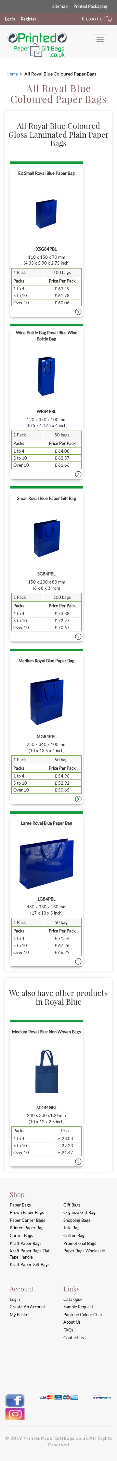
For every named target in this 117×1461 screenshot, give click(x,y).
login (15, 1299)
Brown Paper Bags (27, 1212)
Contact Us (73, 1337)
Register (28, 18)
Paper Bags (20, 1204)
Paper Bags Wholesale (84, 1250)
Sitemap (60, 6)
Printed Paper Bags (28, 1227)
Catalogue (73, 1299)
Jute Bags (72, 1227)
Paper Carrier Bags (27, 1220)
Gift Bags (72, 1204)
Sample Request (78, 1306)
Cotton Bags (74, 1235)
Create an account (27, 1306)
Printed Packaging (90, 6)
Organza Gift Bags (80, 1212)
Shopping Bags (76, 1220)
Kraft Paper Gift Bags (30, 1264)
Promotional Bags (79, 1243)
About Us (72, 1322)
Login (10, 18)
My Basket (20, 1314)
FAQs (68, 1329)
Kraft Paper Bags (26, 1243)
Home (12, 73)
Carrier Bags (21, 1235)
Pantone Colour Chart (83, 1314)
